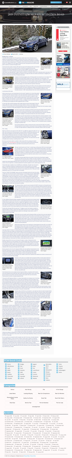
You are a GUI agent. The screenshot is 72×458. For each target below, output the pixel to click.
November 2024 (19, 421)
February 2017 (17, 442)
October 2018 (29, 436)
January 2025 (56, 419)
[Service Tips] (28, 403)
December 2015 (27, 446)
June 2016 (34, 444)
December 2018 (9, 436)
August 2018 (47, 436)
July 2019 (17, 435)
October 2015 (46, 446)
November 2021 (60, 425)
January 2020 (18, 433)
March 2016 (55, 444)
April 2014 (16, 452)
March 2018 (23, 438)
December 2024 (9, 421)
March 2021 (8, 429)
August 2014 (47, 450)
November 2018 (19, 436)
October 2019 (47, 433)
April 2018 (16, 438)
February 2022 (32, 425)
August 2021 (27, 427)
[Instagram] (64, 2)
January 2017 (26, 442)
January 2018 (40, 438)
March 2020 (57, 431)
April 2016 (48, 444)
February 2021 (17, 429)
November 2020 (45, 429)
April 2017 (57, 440)
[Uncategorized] (36, 406)
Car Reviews (25, 6)
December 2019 (27, 433)
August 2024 (48, 421)
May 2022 (8, 425)
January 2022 (41, 425)
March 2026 (46, 416)
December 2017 (49, 438)
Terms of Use (33, 455)
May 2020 (42, 431)
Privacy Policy (27, 455)
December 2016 (35, 442)
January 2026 (9, 417)
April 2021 (57, 427)
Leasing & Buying (43, 6)
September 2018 (38, 436)
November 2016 (45, 442)
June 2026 (24, 416)
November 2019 (37, 433)
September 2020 (10, 431)
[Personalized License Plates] (12, 398)
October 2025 (38, 417)
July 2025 (8, 419)
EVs (31, 6)
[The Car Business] (44, 403)
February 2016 (9, 446)
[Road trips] (12, 403)
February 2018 (32, 438)
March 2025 (38, 419)
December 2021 (50, 425)
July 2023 (36, 423)
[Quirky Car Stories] (28, 398)
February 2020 (9, 433)
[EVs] (44, 389)
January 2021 (26, 429)
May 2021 (50, 427)
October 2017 (9, 440)
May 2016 (41, 444)
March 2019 (45, 435)
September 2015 (55, 446)
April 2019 (38, 435)
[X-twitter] (63, 2)
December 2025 (18, 417)
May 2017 (49, 440)
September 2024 (38, 421)
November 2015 (37, 446)
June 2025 (16, 419)
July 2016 (27, 444)
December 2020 (35, 429)
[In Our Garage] (59, 389)
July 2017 (35, 440)
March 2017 (8, 442)
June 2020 (34, 431)
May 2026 (32, 416)
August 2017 (27, 440)
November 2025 (28, 417)
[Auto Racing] (28, 389)
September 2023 (19, 423)
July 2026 (17, 416)
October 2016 (54, 442)
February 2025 (47, 419)
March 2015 (45, 448)
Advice (17, 6)
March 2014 (23, 452)
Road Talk (36, 6)
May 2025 (23, 419)
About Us (11, 6)
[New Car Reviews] (59, 393)
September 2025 (47, 417)
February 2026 (55, 416)
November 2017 (59, 438)
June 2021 (42, 427)
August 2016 (19, 444)
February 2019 (54, 435)
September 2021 (18, 427)
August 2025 (57, 417)
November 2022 (44, 423)
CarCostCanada (13, 142)
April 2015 (38, 448)
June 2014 (62, 450)
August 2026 (9, 416)
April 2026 (39, 416)
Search (61, 6)
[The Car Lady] (59, 403)
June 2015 (24, 448)
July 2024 (56, 421)
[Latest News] (12, 393)
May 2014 (8, 452)
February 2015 (54, 448)
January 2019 (63, 435)
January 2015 (63, 448)
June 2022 (60, 423)
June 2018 (62, 436)
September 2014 (38, 450)
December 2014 (9, 450)
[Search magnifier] (61, 2)
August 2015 (9, 448)
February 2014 (32, 452)
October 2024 (29, 421)
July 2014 (55, 450)
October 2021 (9, 427)
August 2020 (19, 431)
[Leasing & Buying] (28, 393)
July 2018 (55, 436)
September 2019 (56, 433)
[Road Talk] (44, 398)
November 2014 (19, 450)
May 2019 (31, 435)
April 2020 (49, 431)
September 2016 (9, 444)
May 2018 (8, 438)
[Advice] (12, 389)
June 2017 (42, 440)
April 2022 (16, 425)
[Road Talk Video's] (59, 398)
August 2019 (9, 435)
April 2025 (30, 419)
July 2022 (53, 423)
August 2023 (28, 423)
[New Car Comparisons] (44, 393)
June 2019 (24, 435)
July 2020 (27, 431)
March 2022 (23, 425)
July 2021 (35, 427)
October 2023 (9, 423)
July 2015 (17, 448)
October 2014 (29, 450)
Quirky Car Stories (54, 6)
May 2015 (31, 448)
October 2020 (55, 429)
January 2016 (18, 446)
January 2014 (40, 452)
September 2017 (18, 440)
